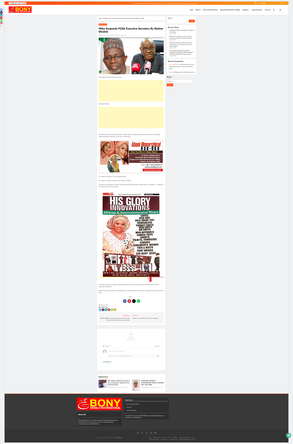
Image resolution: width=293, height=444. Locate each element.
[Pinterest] (109, 309)
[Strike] (116, 356)
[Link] (127, 356)
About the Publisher (131, 410)
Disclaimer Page (173, 439)
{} (128, 355)
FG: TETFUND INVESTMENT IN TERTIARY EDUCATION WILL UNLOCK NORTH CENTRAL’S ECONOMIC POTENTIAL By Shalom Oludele (181, 52)
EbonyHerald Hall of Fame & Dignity (230, 10)
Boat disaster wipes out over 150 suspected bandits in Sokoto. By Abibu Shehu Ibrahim (181, 66)
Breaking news (102, 24)
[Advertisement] (131, 91)
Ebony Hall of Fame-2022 (133, 404)
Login (158, 346)
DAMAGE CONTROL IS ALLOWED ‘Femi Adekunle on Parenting (181, 3)
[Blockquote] (122, 356)
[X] (103, 309)
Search (170, 18)
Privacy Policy (164, 439)
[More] (115, 309)
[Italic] (112, 356)
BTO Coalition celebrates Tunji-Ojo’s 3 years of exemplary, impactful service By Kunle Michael (119, 383)
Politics (164, 437)
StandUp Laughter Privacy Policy (187, 439)
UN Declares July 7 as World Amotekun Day (184, 72)
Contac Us (267, 10)
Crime (169, 437)
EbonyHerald (103, 35)
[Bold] (110, 356)
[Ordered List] (118, 356)
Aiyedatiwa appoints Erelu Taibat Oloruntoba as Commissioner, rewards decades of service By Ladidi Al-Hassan (180, 44)
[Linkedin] (106, 309)
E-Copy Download (256, 10)
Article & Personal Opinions (210, 10)
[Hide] (0, 26)
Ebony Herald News (154, 439)
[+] (131, 355)
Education (174, 437)
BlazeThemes (119, 437)
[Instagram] (1, 23)
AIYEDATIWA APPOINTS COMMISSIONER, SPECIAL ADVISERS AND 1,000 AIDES (152, 383)
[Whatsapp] (112, 309)
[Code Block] (124, 356)
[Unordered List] (120, 356)
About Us (198, 10)
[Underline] (114, 356)
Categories (245, 10)
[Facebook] (100, 309)
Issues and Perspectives (185, 437)
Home (191, 10)
